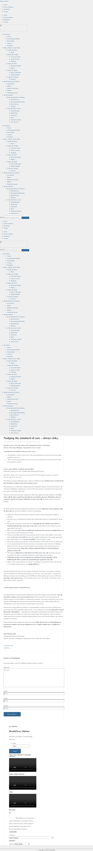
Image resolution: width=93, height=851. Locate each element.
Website (6, 706)
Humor (13, 68)
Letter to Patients (8, 7)
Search (2, 217)
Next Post (7, 648)
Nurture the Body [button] (12, 50)
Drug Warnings (15, 111)
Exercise (13, 79)
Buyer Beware (15, 104)
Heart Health (10, 41)
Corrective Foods (16, 57)
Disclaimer (7, 9)
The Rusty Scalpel (16, 120)
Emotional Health (16, 66)
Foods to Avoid (15, 59)
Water (12, 52)
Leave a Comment (9, 442)
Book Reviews (15, 99)
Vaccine (9, 43)
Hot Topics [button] (7, 34)
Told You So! (14, 122)
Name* (6, 691)
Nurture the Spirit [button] (12, 70)
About (5, 5)
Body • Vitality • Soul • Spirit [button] (12, 48)
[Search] (25, 218)
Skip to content (4, 1)
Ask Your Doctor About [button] (14, 108)
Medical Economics (12, 88)
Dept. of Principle (16, 72)
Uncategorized (19, 442)
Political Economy (12, 93)
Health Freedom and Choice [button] (12, 81)
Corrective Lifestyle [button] (12, 77)
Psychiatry (10, 45)
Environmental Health (13, 39)
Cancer (9, 36)
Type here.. (7, 667)
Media (9, 86)
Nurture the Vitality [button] (12, 54)
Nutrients (13, 61)
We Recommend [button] (8, 95)
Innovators (14, 115)
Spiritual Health (15, 75)
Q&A (12, 117)
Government (10, 84)
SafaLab (13, 106)
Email (14, 743)
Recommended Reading (18, 102)
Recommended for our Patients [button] (16, 97)
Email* (6, 698)
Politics (9, 90)
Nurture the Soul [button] (12, 63)
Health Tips (14, 113)
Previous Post (8, 645)
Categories (12, 835)
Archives (11, 844)
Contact (6, 11)
